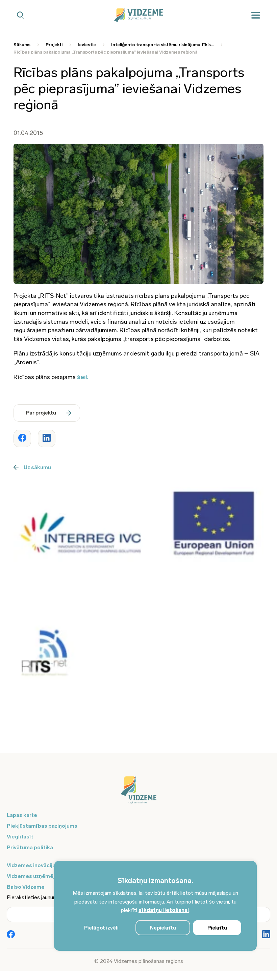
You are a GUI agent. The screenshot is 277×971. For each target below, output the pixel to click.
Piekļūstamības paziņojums (42, 826)
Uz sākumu (37, 467)
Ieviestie (87, 44)
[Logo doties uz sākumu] (138, 793)
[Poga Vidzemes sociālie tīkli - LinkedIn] (266, 935)
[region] (155, 906)
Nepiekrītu (163, 928)
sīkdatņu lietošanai (163, 910)
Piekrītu (217, 928)
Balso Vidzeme (26, 887)
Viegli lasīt (20, 836)
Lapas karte (22, 815)
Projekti (54, 44)
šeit (82, 377)
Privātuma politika (30, 847)
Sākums (22, 44)
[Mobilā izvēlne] (255, 15)
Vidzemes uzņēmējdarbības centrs (51, 876)
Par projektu (41, 413)
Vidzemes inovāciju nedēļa (40, 865)
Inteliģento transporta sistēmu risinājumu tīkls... (162, 44)
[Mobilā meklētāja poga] (20, 15)
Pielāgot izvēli (101, 928)
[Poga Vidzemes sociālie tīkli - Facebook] (11, 935)
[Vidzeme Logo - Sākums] (139, 15)
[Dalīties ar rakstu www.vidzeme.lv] (22, 438)
